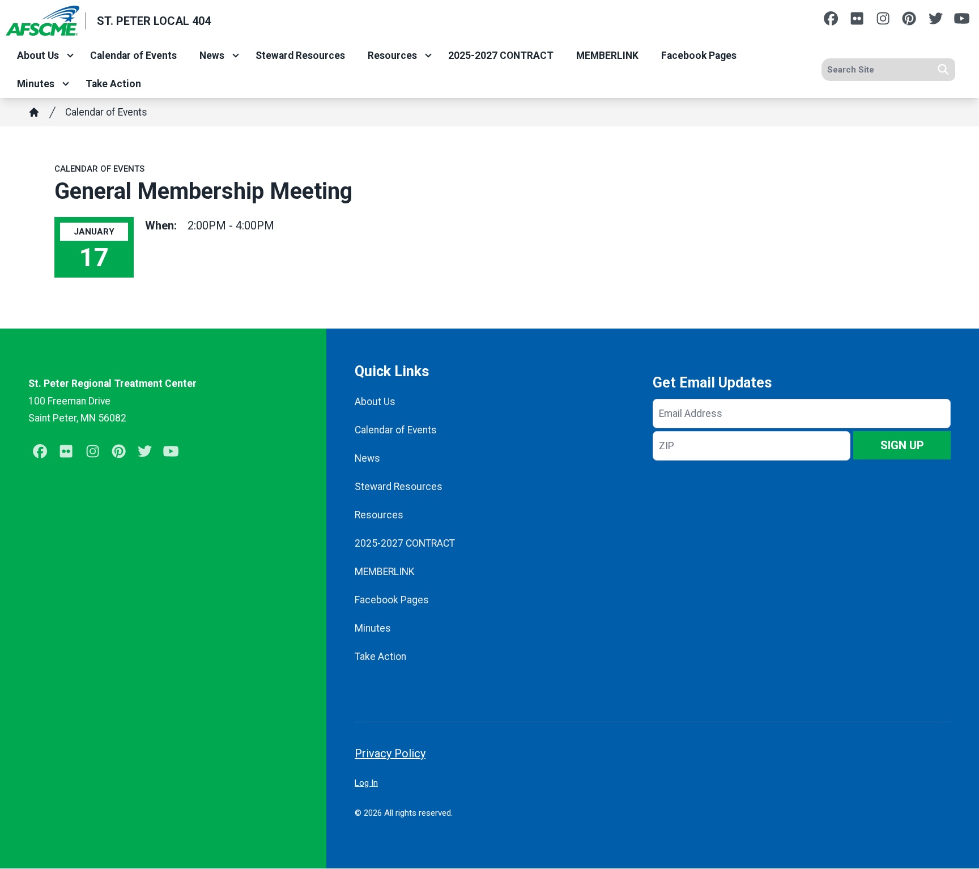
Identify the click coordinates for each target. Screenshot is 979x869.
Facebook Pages (699, 55)
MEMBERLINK (607, 55)
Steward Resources (300, 55)
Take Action (113, 84)
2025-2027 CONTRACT (501, 55)
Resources (392, 55)
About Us (38, 55)
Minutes (35, 84)
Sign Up (902, 445)
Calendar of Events (133, 55)
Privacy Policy (390, 753)
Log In (366, 783)
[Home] (34, 112)
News (211, 55)
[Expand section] (70, 55)
